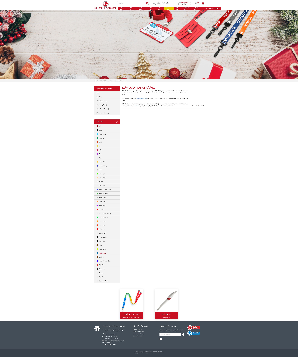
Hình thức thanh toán (138, 334)
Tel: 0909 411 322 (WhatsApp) (111, 338)
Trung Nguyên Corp (141, 98)
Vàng (100, 146)
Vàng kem (102, 178)
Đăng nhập (210, 8)
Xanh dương (103, 166)
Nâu (100, 245)
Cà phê (101, 257)
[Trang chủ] (95, 81)
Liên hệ (151, 8)
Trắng (101, 182)
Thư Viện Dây (196, 8)
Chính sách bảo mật (152, 351)
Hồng (101, 150)
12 (198, 106)
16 (200, 106)
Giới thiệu (131, 8)
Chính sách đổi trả (137, 336)
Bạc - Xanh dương (105, 213)
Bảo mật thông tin (137, 329)
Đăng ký (216, 8)
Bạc (100, 158)
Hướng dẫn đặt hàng (138, 331)
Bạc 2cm (102, 277)
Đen (100, 130)
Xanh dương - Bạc (105, 189)
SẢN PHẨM (167, 8)
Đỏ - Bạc (102, 209)
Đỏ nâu (101, 265)
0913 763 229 (184, 2)
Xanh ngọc (102, 134)
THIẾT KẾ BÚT (166, 314)
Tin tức (159, 8)
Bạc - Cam (102, 221)
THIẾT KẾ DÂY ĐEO (131, 314)
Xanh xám (102, 253)
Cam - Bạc (102, 201)
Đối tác (177, 8)
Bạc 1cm (102, 273)
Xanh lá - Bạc (103, 193)
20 (203, 106)
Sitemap (160, 351)
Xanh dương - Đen (105, 261)
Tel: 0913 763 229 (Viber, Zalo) (111, 336)
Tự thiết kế (186, 8)
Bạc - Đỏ (102, 225)
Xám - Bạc (102, 197)
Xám (100, 170)
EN (202, 4)
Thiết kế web (145, 354)
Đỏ (100, 126)
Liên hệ (136, 106)
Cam (100, 142)
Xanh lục (102, 174)
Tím (100, 154)
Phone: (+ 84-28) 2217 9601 (111, 334)
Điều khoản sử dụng (141, 351)
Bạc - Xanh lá (103, 217)
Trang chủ (121, 8)
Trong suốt (102, 233)
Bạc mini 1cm (103, 281)
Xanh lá (101, 138)
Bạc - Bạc (102, 186)
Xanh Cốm (102, 249)
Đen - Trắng (103, 237)
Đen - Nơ (102, 269)
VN (202, 3)
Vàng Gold (102, 162)
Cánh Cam (153, 354)
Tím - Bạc (102, 205)
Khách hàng (140, 8)
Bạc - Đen (102, 241)
